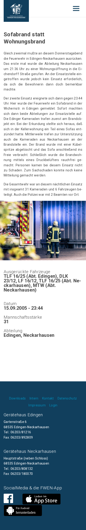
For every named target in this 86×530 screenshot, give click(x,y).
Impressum (37, 405)
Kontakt (48, 398)
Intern (34, 398)
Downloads (17, 398)
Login (53, 405)
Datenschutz (67, 398)
